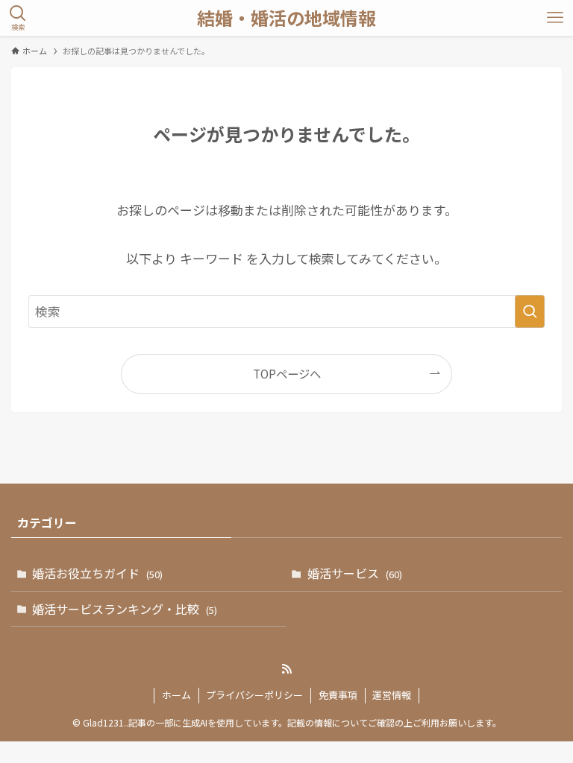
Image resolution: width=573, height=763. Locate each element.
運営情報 (391, 695)
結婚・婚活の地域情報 (286, 18)
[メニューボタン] (555, 18)
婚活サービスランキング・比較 (124, 609)
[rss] (286, 669)
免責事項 (338, 695)
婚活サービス (354, 573)
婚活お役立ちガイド (97, 573)
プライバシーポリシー (254, 695)
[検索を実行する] (530, 311)
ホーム (176, 695)
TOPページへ (287, 373)
